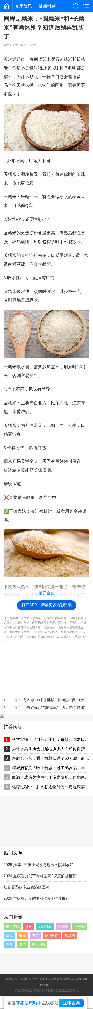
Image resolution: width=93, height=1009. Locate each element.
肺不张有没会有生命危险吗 (56, 979)
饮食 (9, 944)
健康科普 (47, 6)
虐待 (22, 944)
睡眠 (9, 936)
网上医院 (13, 927)
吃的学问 (51, 936)
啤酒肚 (63, 927)
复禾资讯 (23, 6)
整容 (35, 936)
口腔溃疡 (45, 927)
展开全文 (46, 593)
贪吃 (29, 927)
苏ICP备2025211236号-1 (61, 990)
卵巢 (22, 936)
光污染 (80, 927)
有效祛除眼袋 (84, 979)
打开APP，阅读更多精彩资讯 (47, 605)
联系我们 (46, 985)
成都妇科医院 (29, 979)
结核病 (70, 936)
